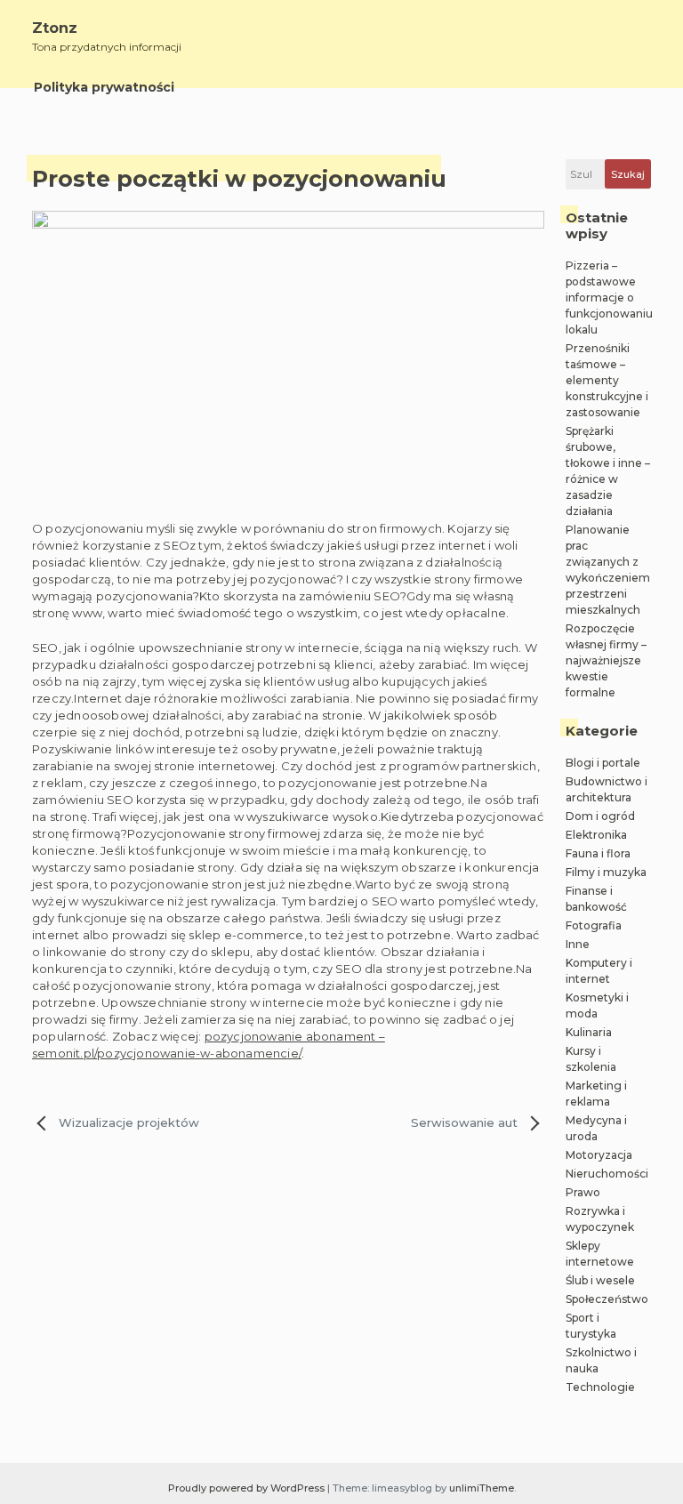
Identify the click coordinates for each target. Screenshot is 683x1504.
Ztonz (54, 28)
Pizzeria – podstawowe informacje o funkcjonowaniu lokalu (609, 297)
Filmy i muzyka (606, 872)
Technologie (600, 1387)
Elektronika (596, 834)
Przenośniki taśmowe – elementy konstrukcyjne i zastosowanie (607, 380)
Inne (578, 944)
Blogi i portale (603, 762)
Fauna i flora (598, 853)
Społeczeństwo (607, 1299)
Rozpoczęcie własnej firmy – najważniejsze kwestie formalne (606, 660)
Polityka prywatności (104, 87)
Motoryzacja (599, 1155)
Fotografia (594, 925)
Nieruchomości (607, 1173)
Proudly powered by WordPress (247, 1488)
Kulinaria (589, 1032)
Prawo (583, 1192)
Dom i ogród (600, 816)
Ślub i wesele (600, 1280)
